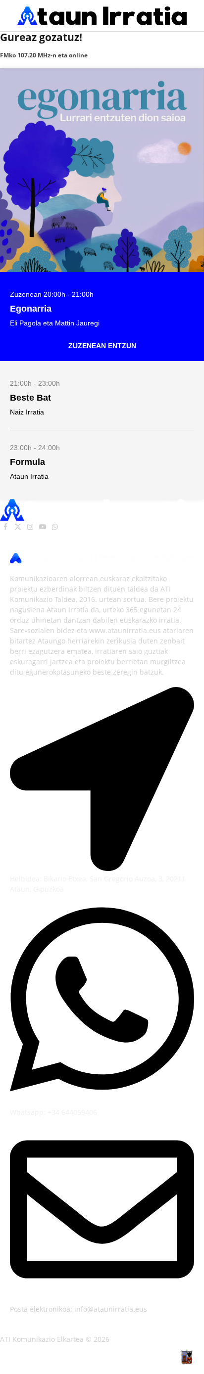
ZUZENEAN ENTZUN (102, 346)
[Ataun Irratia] (102, 15)
